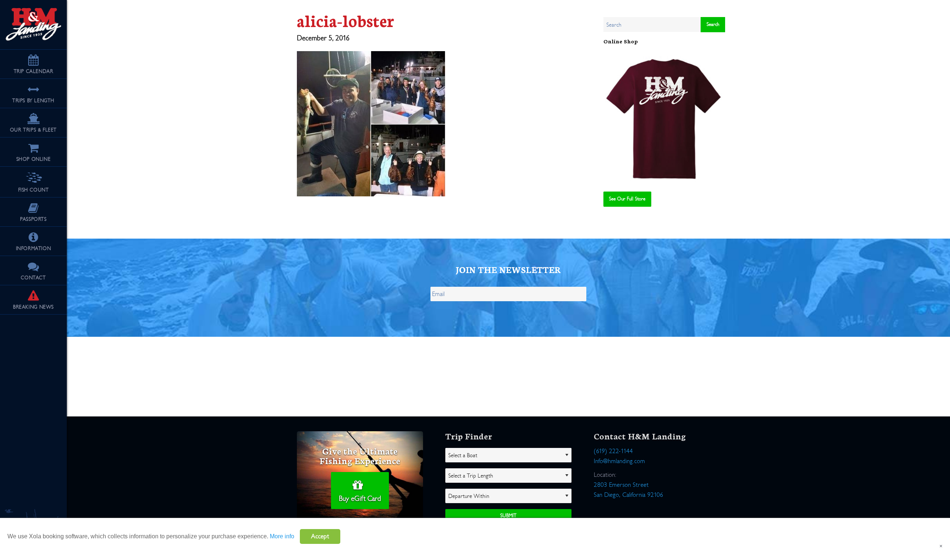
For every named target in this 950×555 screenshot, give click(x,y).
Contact (33, 278)
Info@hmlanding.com (619, 461)
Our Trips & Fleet (33, 130)
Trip (33, 71)
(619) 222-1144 (613, 451)
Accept (320, 536)
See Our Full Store (627, 199)
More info (282, 536)
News (33, 307)
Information (33, 248)
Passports (33, 219)
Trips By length (33, 100)
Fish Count (33, 190)
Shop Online (33, 159)
